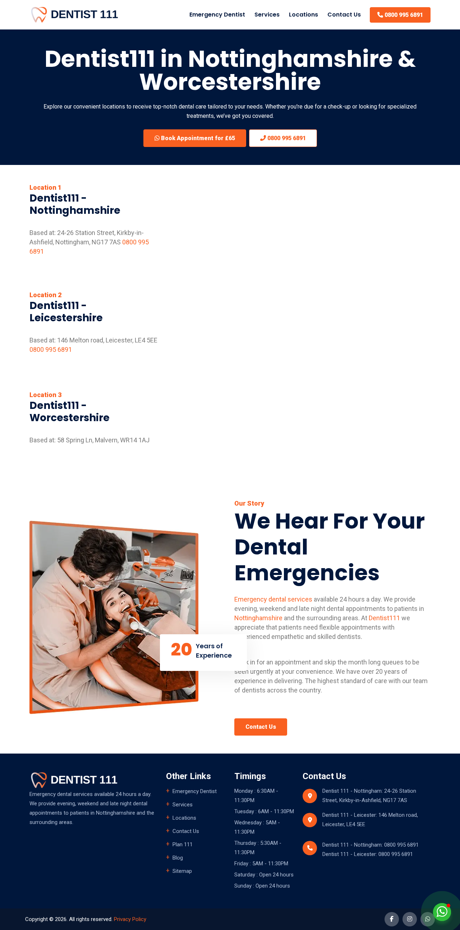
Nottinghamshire (258, 618)
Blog (177, 858)
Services (182, 804)
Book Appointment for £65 (197, 138)
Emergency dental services (273, 599)
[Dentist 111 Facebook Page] (392, 919)
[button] (267, 15)
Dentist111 (384, 618)
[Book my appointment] (442, 911)
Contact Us (344, 14)
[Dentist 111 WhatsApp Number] (427, 919)
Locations (303, 14)
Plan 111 (182, 844)
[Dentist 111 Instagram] (409, 919)
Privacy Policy (130, 919)
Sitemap (182, 871)
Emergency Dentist (217, 14)
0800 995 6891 (403, 14)
